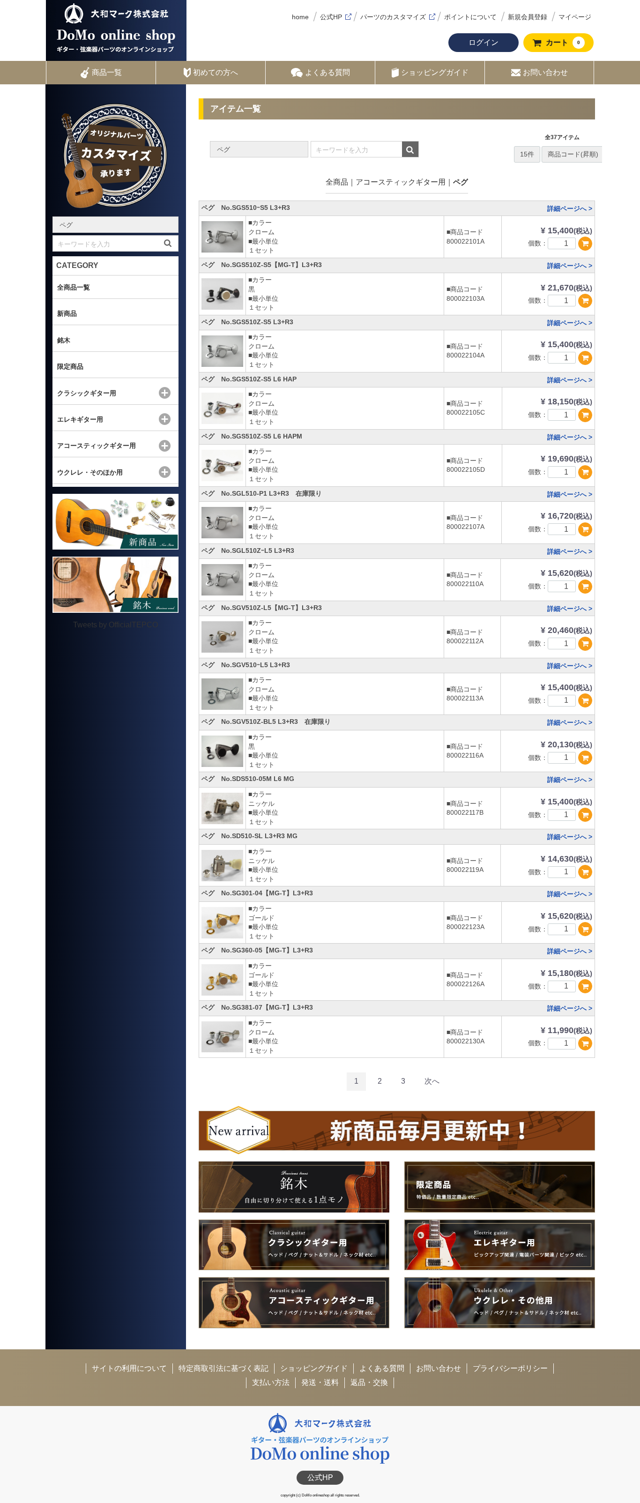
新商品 (67, 313)
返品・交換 (369, 1382)
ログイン (484, 42)
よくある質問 (327, 72)
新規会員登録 (527, 17)
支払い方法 (271, 1382)
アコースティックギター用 (401, 182)
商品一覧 (107, 72)
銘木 (63, 340)
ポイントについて (470, 17)
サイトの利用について (129, 1368)
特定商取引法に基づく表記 (223, 1368)
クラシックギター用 (86, 393)
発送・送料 (320, 1382)
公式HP (331, 17)
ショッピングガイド (435, 72)
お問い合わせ (545, 72)
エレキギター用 (80, 419)
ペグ (460, 182)
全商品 (337, 182)
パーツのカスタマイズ (393, 17)
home (300, 17)
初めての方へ (215, 72)
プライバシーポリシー (510, 1368)
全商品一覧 (73, 287)
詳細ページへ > (569, 208)
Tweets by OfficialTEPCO (115, 625)
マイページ (574, 17)
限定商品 (70, 366)
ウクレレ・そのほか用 (90, 472)
